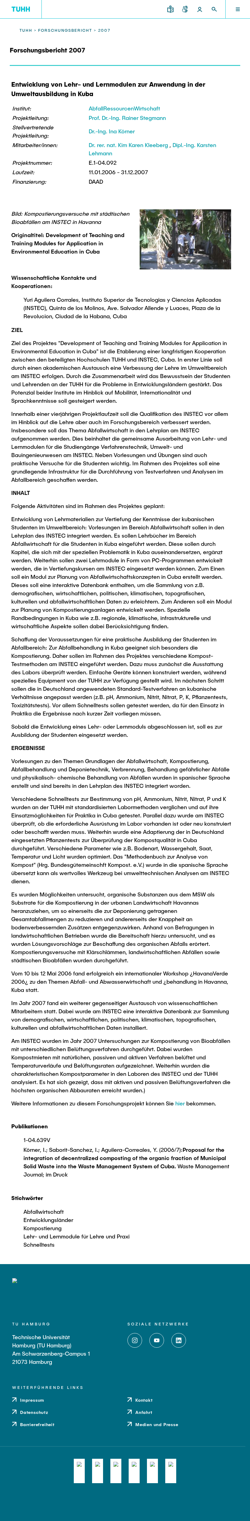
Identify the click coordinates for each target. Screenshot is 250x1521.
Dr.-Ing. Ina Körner (112, 131)
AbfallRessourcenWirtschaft (124, 108)
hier (180, 1103)
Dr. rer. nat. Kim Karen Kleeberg (128, 145)
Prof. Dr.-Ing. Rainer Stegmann (127, 117)
